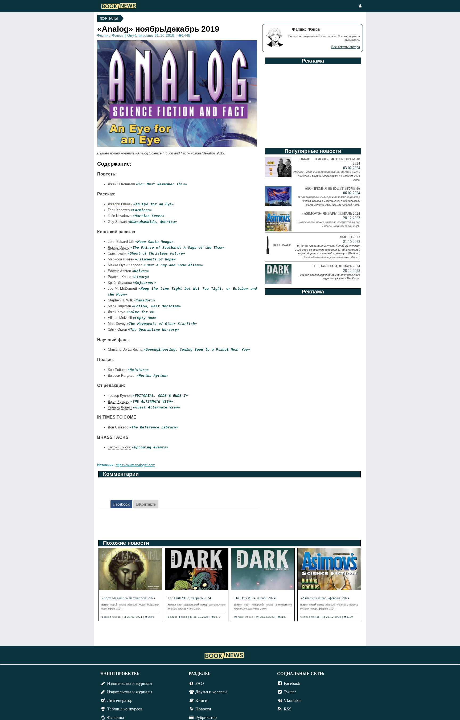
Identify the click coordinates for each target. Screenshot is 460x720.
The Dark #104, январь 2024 (255, 598)
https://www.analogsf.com (135, 465)
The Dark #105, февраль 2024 (189, 598)
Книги (201, 700)
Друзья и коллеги (211, 692)
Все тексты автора (345, 47)
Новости (203, 709)
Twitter (290, 692)
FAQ (199, 683)
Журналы (109, 19)
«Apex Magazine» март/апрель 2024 (128, 598)
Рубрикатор (206, 717)
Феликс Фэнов (110, 36)
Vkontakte (292, 700)
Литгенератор (119, 700)
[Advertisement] (312, 104)
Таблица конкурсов (124, 709)
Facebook (292, 683)
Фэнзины (115, 717)
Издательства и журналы (129, 683)
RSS (287, 709)
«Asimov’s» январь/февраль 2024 (325, 598)
